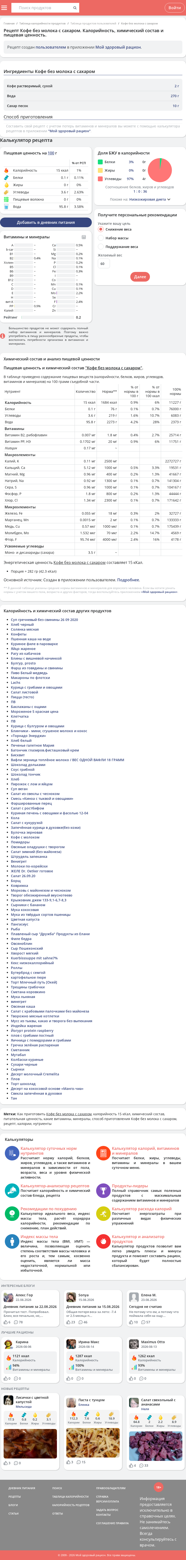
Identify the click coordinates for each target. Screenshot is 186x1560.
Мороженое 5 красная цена (34, 711)
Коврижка (19, 885)
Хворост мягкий (24, 953)
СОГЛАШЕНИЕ (105, 1523)
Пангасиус (19, 924)
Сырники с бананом (28, 905)
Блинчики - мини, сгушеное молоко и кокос (49, 731)
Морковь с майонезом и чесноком (41, 890)
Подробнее (128, 580)
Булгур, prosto (23, 663)
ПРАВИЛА (122, 1523)
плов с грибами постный (32, 1035)
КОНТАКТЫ (103, 1514)
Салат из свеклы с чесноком (35, 793)
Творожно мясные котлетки (35, 1016)
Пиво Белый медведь (29, 673)
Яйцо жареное (23, 648)
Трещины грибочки (28, 987)
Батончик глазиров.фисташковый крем (45, 750)
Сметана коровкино (28, 992)
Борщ (16, 880)
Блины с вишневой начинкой (36, 658)
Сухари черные (24, 1064)
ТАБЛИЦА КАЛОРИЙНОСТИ (70, 1496)
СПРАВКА (102, 1496)
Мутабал (18, 1054)
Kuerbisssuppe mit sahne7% (34, 958)
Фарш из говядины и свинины (37, 668)
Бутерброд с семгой (28, 972)
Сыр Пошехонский (27, 948)
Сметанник (20, 1050)
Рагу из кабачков (25, 653)
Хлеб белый (21, 740)
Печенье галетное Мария (32, 745)
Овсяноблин (21, 943)
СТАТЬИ (13, 1513)
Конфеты (18, 634)
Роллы (16, 967)
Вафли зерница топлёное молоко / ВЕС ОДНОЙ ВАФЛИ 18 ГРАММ (67, 760)
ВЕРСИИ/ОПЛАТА (107, 1501)
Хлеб (15, 779)
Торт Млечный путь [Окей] (34, 982)
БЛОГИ (13, 1505)
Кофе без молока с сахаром (139, 23)
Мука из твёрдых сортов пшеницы (40, 914)
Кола (15, 818)
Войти (175, 7)
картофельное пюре (28, 977)
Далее (140, 276)
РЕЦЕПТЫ (14, 1496)
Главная (9, 23)
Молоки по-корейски (29, 866)
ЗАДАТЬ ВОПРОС (107, 1510)
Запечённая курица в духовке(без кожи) (45, 827)
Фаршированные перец (31, 803)
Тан (14, 1098)
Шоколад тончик (25, 774)
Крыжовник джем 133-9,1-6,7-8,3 (38, 900)
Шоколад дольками (28, 764)
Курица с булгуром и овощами (37, 726)
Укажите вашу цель (114, 223)
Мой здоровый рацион (118, 47)
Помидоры (20, 842)
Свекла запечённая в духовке (36, 1093)
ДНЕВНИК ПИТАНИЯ (21, 1488)
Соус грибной (22, 769)
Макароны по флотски (30, 677)
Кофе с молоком (25, 837)
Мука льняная (23, 996)
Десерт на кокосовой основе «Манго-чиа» (47, 1088)
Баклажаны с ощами (28, 706)
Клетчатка (20, 716)
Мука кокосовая (25, 909)
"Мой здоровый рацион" (69, 131)
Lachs (15, 682)
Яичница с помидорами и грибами (41, 1040)
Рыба (15, 929)
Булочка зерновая (26, 832)
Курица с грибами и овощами (36, 687)
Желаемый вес (110, 255)
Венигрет (19, 861)
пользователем (51, 47)
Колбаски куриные (27, 1059)
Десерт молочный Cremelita (35, 1074)
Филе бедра (21, 938)
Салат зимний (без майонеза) (36, 851)
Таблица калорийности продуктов (42, 23)
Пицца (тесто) (22, 697)
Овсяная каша (23, 1006)
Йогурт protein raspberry (32, 1030)
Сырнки (17, 1069)
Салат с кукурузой (26, 822)
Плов (15, 1079)
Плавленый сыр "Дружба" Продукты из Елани (50, 934)
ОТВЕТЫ (57, 1513)
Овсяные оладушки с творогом (38, 847)
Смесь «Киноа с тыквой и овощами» (42, 798)
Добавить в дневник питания (46, 222)
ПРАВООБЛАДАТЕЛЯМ (110, 1488)
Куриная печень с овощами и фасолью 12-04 (49, 813)
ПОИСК (57, 1488)
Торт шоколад (23, 1083)
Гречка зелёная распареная (35, 1045)
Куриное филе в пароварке (34, 643)
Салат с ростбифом (27, 808)
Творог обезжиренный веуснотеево (41, 895)
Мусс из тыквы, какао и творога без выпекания (51, 1021)
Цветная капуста (25, 919)
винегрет (18, 1001)
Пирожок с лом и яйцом (32, 784)
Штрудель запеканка (29, 856)
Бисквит (18, 755)
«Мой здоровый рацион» (159, 592)
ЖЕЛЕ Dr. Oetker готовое (32, 871)
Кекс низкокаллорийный (32, 963)
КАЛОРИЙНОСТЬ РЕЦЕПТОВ (70, 1505)
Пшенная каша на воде (31, 639)
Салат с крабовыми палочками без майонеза (50, 1011)
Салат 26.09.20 (23, 876)
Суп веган (19, 789)
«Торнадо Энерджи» (28, 735)
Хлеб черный (22, 624)
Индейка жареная (26, 1025)
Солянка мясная (25, 629)
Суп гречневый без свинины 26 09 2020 (44, 619)
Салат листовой (24, 692)
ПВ (13, 702)
